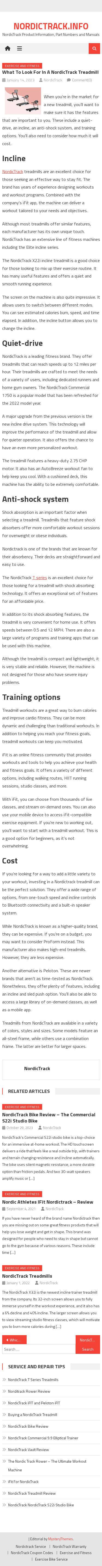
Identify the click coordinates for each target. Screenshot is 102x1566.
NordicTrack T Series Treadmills (33, 1379)
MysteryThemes (60, 1539)
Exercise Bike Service (51, 1559)
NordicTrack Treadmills (27, 1276)
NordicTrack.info (51, 26)
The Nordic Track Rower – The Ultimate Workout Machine (47, 1465)
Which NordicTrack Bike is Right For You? (18, 1340)
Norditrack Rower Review (29, 1391)
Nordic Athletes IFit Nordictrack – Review (47, 1201)
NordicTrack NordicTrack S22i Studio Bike (41, 1505)
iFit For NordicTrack (23, 1481)
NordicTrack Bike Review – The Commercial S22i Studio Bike (48, 1117)
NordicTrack (53, 80)
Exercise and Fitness (22, 65)
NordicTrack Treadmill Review (32, 1493)
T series (39, 577)
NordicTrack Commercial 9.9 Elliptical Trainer (43, 1438)
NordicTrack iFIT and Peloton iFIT (34, 1403)
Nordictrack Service (31, 1546)
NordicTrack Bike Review (28, 1426)
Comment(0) (82, 80)
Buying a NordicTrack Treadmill (32, 1414)
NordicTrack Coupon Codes (32, 1552)
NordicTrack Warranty (69, 1546)
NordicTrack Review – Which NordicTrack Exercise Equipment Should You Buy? (90, 1340)
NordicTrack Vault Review (28, 1449)
